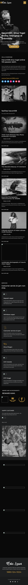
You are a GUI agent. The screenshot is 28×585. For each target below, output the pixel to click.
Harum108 (4, 41)
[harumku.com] (5, 2)
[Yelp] (17, 581)
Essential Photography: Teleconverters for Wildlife (11, 197)
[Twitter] (12, 581)
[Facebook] (10, 581)
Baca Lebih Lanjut (5, 145)
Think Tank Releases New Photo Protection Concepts (13, 135)
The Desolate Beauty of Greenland (14, 167)
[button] (14, 46)
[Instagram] (15, 581)
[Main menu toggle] (24, 2)
